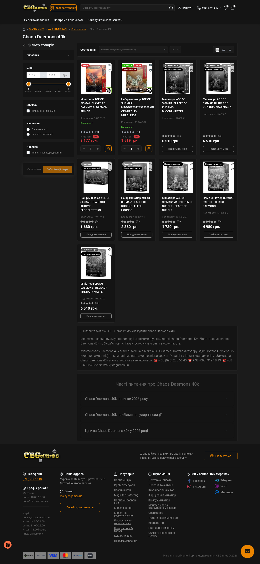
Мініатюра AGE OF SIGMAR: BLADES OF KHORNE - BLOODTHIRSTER (174, 105)
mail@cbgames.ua (71, 496)
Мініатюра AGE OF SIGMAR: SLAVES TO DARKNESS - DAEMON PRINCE (93, 105)
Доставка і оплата (160, 480)
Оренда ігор (155, 512)
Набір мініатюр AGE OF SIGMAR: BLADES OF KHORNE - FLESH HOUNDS (136, 204)
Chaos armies (78, 29)
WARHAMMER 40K (58, 29)
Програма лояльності (68, 20)
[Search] (171, 8)
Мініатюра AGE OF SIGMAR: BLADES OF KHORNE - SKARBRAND (217, 103)
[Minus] (84, 149)
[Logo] (35, 8)
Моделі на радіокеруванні (123, 514)
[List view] (224, 50)
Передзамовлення (36, 20)
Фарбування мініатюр (162, 495)
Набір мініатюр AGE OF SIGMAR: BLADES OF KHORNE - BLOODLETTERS (95, 204)
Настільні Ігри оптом (161, 527)
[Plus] (97, 149)
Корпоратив (156, 522)
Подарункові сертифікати (105, 20)
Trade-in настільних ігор (163, 517)
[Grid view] (217, 50)
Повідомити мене (177, 148)
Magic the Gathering (126, 495)
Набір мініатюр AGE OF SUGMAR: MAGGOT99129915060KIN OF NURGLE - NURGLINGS (136, 107)
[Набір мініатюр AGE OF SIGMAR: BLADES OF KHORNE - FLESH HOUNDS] (136, 177)
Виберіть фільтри (57, 169)
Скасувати (34, 169)
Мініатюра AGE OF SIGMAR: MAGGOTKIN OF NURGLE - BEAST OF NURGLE (177, 204)
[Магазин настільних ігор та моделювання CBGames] (75, 456)
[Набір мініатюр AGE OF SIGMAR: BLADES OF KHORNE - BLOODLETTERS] (96, 177)
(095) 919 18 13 (32, 479)
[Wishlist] (109, 70)
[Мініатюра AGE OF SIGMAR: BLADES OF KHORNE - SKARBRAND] (218, 78)
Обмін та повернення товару (161, 534)
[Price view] (230, 50)
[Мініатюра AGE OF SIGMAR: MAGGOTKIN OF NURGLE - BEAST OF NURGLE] (177, 177)
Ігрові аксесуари (124, 485)
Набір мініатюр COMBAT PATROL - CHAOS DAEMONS (218, 202)
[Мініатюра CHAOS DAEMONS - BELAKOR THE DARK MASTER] (96, 262)
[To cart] (108, 148)
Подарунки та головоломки (123, 522)
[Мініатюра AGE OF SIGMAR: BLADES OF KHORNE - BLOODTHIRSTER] (177, 78)
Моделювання (123, 507)
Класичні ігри (122, 490)
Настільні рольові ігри (125, 501)
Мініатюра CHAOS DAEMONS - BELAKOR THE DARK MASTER (93, 287)
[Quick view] (109, 64)
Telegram (226, 480)
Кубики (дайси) (123, 535)
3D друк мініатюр (159, 500)
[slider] (28, 84)
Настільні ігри (122, 480)
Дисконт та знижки (160, 485)
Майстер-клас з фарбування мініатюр (162, 506)
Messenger (227, 492)
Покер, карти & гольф (123, 529)
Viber (224, 486)
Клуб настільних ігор (161, 490)
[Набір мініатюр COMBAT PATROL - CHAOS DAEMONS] (218, 177)
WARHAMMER (36, 29)
